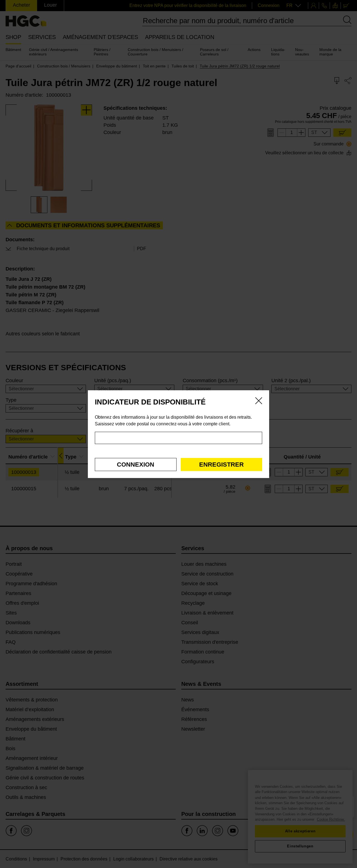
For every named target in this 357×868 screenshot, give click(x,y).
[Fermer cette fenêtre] (258, 401)
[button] (136, 464)
